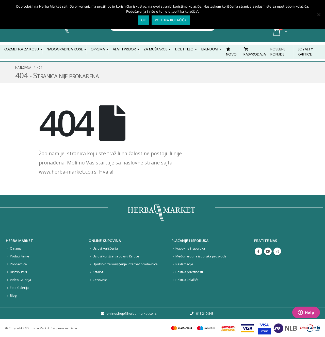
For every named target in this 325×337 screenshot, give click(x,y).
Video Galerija (20, 280)
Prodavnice (18, 264)
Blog (13, 295)
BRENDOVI (209, 49)
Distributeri (18, 272)
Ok (143, 20)
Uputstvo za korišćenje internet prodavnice (125, 264)
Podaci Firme (19, 256)
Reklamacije (184, 264)
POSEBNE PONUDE (277, 52)
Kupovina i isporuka (190, 248)
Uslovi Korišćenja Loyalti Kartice (116, 256)
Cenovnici (100, 280)
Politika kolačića (187, 280)
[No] (318, 14)
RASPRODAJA (254, 54)
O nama (16, 248)
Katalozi (98, 272)
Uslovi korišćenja (105, 248)
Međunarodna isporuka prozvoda (200, 256)
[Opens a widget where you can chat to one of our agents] (306, 313)
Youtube (268, 251)
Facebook (258, 251)
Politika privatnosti (189, 272)
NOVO (231, 54)
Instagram (277, 251)
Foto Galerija (19, 288)
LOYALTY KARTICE (305, 52)
